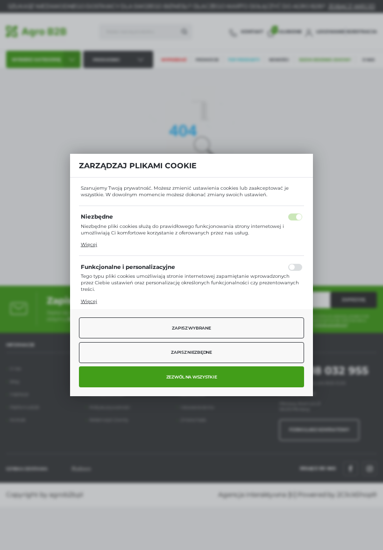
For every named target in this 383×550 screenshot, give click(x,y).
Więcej (89, 244)
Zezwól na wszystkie (191, 377)
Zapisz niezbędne (191, 352)
